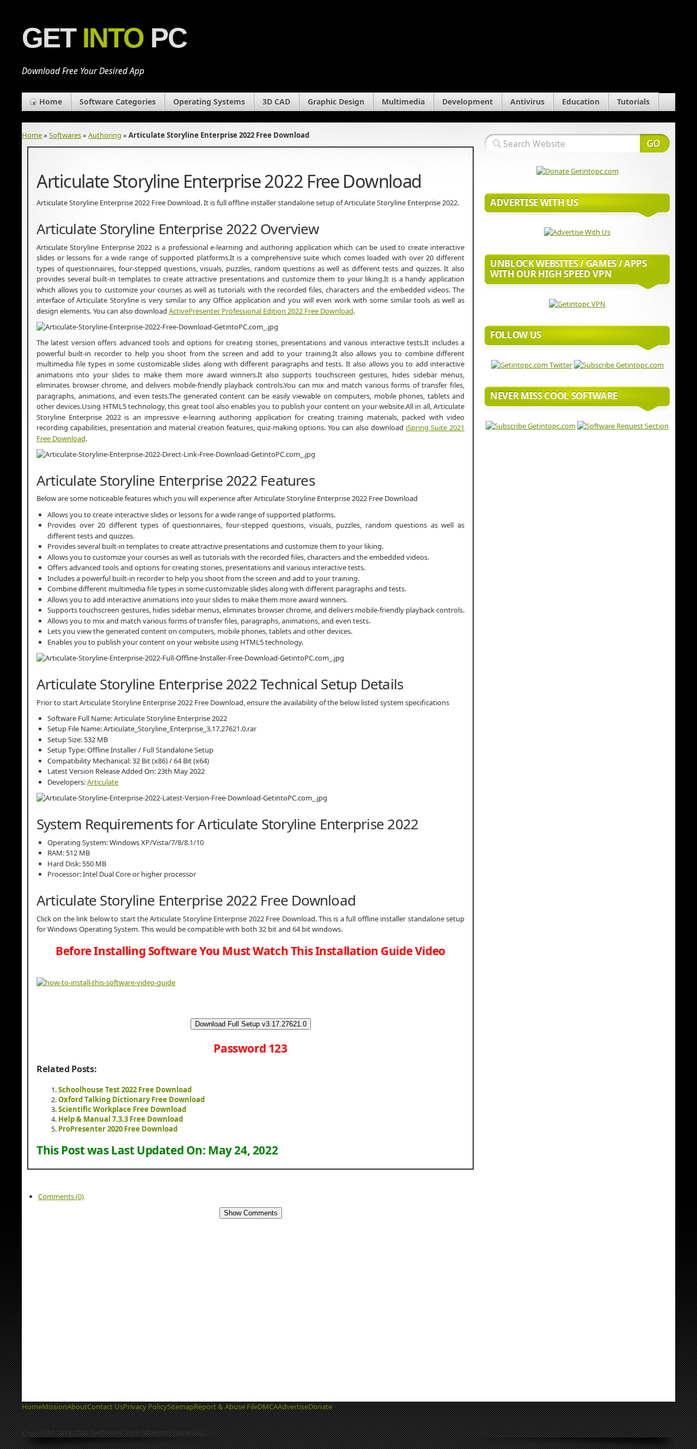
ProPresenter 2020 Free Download (118, 1129)
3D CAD (276, 101)
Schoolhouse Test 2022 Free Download (125, 1090)
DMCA (268, 1406)
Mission (54, 1406)
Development (467, 101)
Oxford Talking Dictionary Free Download (131, 1099)
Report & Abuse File (226, 1406)
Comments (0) (61, 1196)
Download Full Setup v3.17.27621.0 (251, 1024)
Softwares (65, 135)
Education (581, 101)
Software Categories (118, 101)
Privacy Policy (145, 1406)
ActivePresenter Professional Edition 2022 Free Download (261, 311)
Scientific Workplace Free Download (122, 1109)
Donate (320, 1406)
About (77, 1406)
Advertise (293, 1406)
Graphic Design (336, 101)
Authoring (104, 135)
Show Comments (251, 1213)
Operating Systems (209, 101)
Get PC (104, 37)
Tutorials (633, 101)
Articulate (102, 782)
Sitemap (180, 1406)
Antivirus (527, 101)
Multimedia (403, 101)
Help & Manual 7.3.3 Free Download (120, 1119)
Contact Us (105, 1406)
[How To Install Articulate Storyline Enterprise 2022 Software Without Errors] (105, 982)
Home (50, 101)
